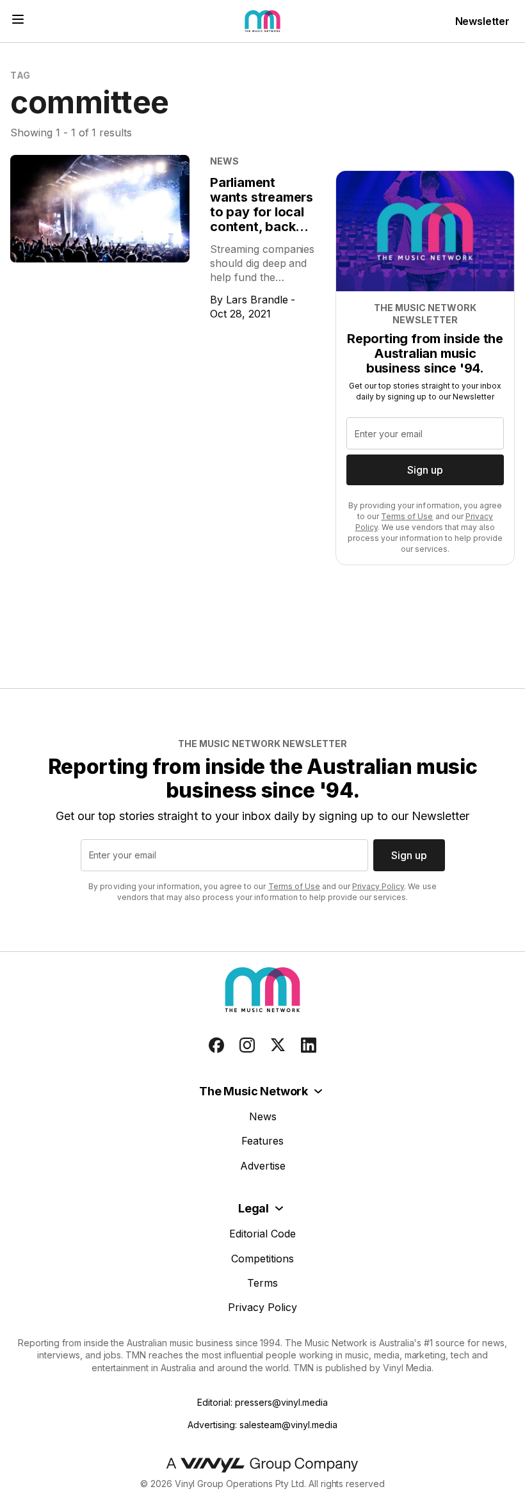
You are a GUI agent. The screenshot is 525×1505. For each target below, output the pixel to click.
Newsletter (482, 21)
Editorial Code (262, 1233)
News (263, 1116)
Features (262, 1140)
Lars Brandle (257, 299)
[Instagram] (247, 1045)
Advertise (263, 1165)
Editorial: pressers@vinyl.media (262, 1402)
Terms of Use (407, 516)
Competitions (262, 1258)
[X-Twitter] (278, 1045)
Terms (262, 1282)
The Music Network (253, 1091)
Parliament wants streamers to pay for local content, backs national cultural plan (261, 219)
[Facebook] (216, 1045)
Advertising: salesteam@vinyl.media (262, 1424)
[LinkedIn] (308, 1045)
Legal (253, 1208)
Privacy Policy (378, 886)
